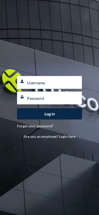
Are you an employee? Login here (49, 136)
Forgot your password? (35, 126)
